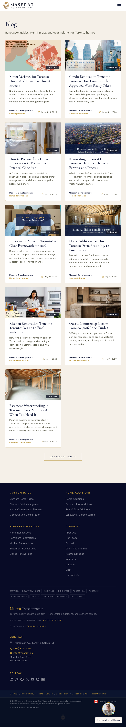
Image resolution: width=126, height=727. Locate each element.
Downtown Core (31, 591)
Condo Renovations (21, 554)
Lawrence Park (19, 596)
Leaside (35, 596)
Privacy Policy (27, 693)
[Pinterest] (37, 679)
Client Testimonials (76, 548)
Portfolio (70, 543)
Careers (70, 564)
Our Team (71, 538)
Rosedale (94, 591)
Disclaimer (77, 693)
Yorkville (49, 591)
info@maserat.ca (23, 653)
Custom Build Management (25, 504)
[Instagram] (16, 679)
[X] (27, 679)
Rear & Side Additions (78, 509)
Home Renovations (20, 532)
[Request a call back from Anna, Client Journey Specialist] (108, 708)
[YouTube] (32, 679)
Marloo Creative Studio (28, 707)
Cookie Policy (62, 693)
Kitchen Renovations (21, 543)
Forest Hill (79, 591)
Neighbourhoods (75, 554)
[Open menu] (119, 5)
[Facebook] (22, 679)
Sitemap (14, 694)
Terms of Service (45, 693)
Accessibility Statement (96, 693)
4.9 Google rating (52, 620)
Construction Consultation (25, 514)
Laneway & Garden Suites (80, 514)
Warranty (71, 559)
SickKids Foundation (36, 626)
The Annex (47, 596)
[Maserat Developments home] (18, 5)
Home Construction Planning (26, 509)
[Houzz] (43, 679)
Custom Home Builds (22, 499)
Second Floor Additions (79, 504)
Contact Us (72, 575)
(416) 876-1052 (22, 648)
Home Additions (75, 499)
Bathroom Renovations (23, 538)
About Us (71, 532)
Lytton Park (77, 596)
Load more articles (61, 457)
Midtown (62, 596)
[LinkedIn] (11, 679)
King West (63, 591)
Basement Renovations (23, 548)
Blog (68, 569)
